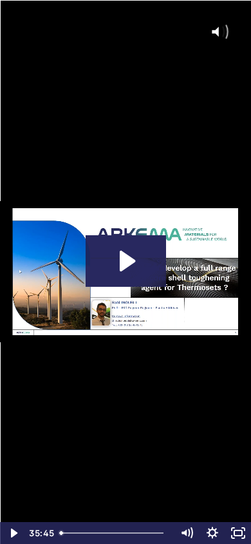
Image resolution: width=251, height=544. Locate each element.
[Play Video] (13, 533)
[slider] (114, 533)
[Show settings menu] (212, 533)
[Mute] (187, 533)
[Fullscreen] (238, 533)
